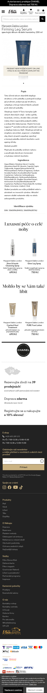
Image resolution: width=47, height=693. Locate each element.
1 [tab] (23, 83)
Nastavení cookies (13, 690)
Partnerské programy (11, 576)
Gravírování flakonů (11, 569)
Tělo (4, 513)
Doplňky (6, 516)
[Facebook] (9, 487)
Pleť (4, 503)
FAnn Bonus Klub (10, 560)
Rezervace (7, 530)
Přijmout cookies (35, 690)
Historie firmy (8, 613)
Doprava (6, 527)
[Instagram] (4, 487)
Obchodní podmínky (11, 543)
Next (43, 319)
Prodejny (6, 589)
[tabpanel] (23, 59)
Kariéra (5, 616)
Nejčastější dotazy (10, 549)
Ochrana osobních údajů (13, 546)
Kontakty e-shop (9, 603)
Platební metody (9, 533)
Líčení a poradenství (11, 573)
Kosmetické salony (10, 593)
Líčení (5, 510)
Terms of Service (15, 477)
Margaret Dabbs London (15, 25)
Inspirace (6, 579)
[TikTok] (21, 487)
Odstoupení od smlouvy (13, 536)
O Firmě (6, 610)
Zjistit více (33, 684)
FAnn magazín (8, 566)
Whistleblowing (9, 622)
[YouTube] (15, 487)
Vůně (5, 507)
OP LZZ (6, 626)
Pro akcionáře (8, 619)
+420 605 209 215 (12, 436)
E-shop (6, 432)
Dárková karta (8, 563)
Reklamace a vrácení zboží (14, 539)
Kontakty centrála (10, 606)
